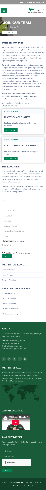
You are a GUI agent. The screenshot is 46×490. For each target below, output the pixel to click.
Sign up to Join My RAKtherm (32, 2)
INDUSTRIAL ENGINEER (20, 146)
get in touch (9, 32)
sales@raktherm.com (9, 106)
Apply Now (11, 130)
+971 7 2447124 (11, 343)
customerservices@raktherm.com (14, 349)
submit (6, 256)
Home (4, 27)
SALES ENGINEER (17, 117)
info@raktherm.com (21, 103)
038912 (16, 111)
